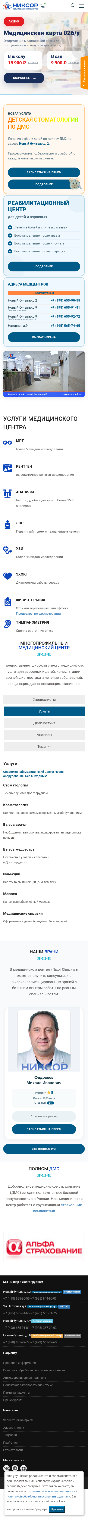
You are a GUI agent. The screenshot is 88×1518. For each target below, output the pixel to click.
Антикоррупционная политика (24, 1377)
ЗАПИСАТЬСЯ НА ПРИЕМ (44, 1129)
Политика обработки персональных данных (34, 1370)
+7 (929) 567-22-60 (43, 1342)
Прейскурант (12, 1400)
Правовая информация (19, 1363)
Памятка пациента (16, 1392)
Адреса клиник (13, 1427)
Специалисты (44, 699)
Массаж (10, 894)
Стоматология (15, 785)
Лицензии (10, 1435)
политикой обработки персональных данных (38, 1496)
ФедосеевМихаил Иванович (44, 1080)
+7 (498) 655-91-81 (65, 307)
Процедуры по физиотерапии (38, 613)
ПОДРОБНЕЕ (24, 78)
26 (50, 1103)
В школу (16, 56)
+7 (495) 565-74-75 (43, 1313)
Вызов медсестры (19, 849)
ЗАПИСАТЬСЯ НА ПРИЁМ (44, 172)
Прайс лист (11, 1442)
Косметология (15, 805)
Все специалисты (44, 1148)
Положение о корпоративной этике (28, 1385)
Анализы (44, 735)
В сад (56, 56)
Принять (57, 1509)
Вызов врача (14, 824)
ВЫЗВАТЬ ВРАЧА (44, 337)
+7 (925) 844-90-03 (43, 1298)
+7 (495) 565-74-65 (65, 326)
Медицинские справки (23, 913)
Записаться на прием (18, 1420)
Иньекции (11, 874)
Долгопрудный (44, 292)
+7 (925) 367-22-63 (43, 1328)
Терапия (44, 746)
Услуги (44, 711)
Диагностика (44, 723)
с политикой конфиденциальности (51, 1491)
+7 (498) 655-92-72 (65, 316)
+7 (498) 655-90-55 (65, 300)
